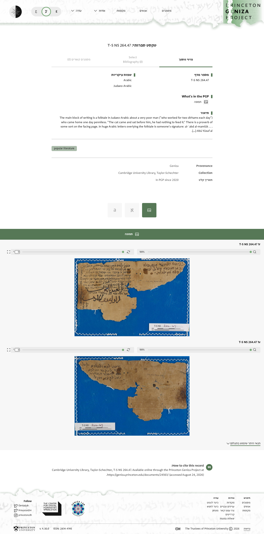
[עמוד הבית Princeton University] (24, 529)
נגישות (247, 528)
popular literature (64, 148)
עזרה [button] (79, 11)
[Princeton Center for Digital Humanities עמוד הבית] (48, 508)
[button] (243, 13)
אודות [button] (102, 11)
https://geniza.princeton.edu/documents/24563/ (138, 475)
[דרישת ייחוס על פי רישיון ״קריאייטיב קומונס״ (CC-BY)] (178, 528)
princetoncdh (25, 515)
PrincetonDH (24, 510)
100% (142, 251)
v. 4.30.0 (44, 528)
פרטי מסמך (186, 59)
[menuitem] (172, 12)
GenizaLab (23, 505)
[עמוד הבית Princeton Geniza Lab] (75, 508)
